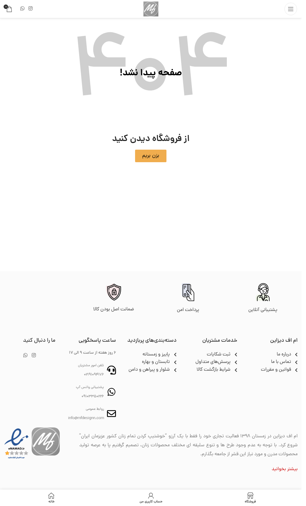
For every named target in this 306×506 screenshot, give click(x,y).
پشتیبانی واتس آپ (90, 387)
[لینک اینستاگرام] (30, 9)
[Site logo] (150, 9)
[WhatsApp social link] (22, 9)
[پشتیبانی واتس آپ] (111, 391)
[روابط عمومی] (111, 413)
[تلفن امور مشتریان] (111, 370)
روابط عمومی (95, 409)
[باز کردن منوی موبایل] (290, 9)
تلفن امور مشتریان (91, 365)
